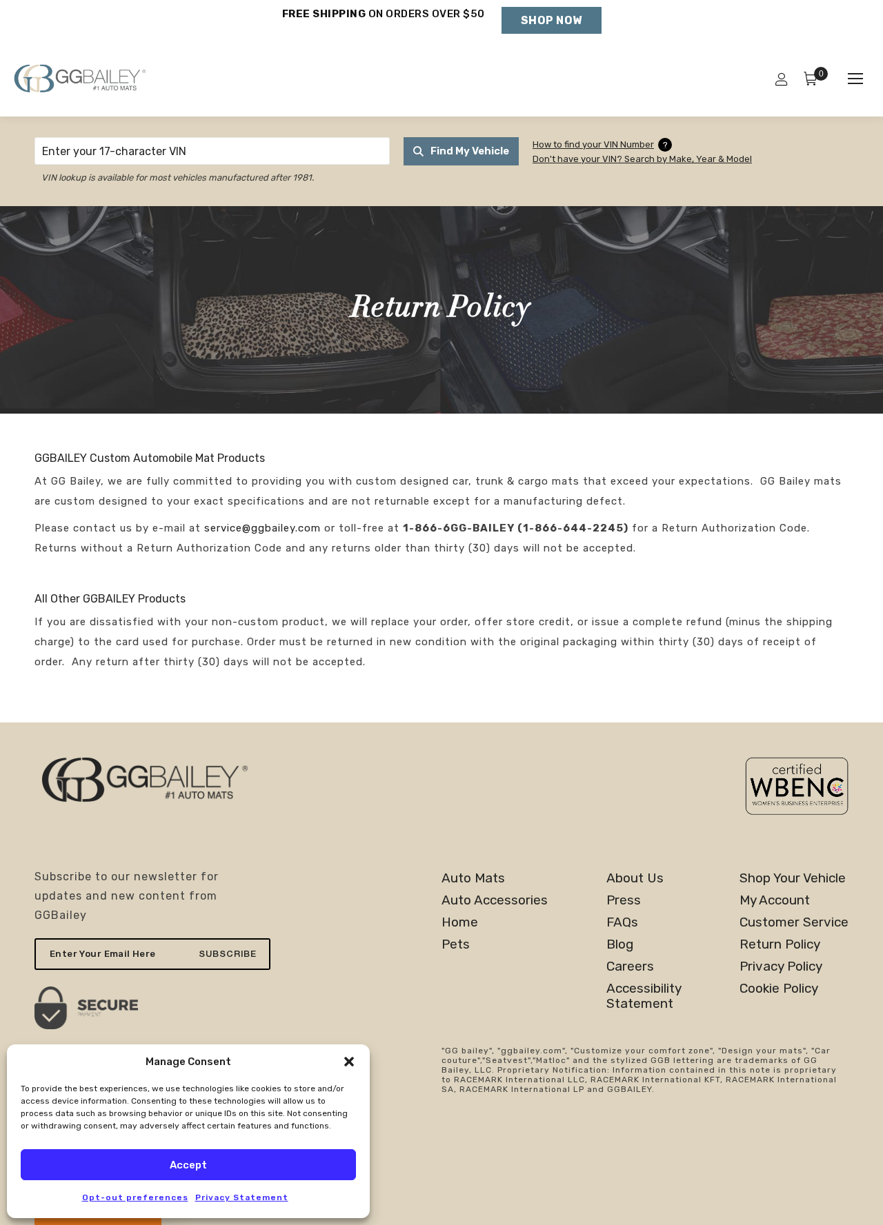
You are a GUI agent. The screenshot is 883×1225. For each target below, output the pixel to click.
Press (623, 900)
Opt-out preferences (135, 1197)
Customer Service (794, 922)
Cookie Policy (779, 988)
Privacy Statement (241, 1197)
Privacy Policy (781, 966)
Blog (619, 944)
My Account (775, 900)
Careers (630, 966)
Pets (456, 944)
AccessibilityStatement (644, 996)
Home (460, 922)
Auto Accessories (495, 900)
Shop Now (551, 20)
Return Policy (780, 944)
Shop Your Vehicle (793, 878)
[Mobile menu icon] (855, 78)
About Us (635, 878)
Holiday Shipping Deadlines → (383, 27)
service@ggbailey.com (262, 528)
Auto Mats (473, 878)
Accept (188, 1165)
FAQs (622, 922)
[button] (349, 1062)
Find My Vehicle (469, 151)
